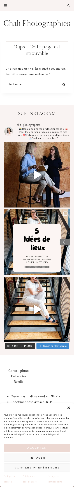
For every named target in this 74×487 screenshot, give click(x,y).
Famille (19, 382)
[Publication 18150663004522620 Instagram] (37, 242)
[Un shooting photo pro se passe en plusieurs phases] (37, 175)
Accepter (37, 447)
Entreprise (18, 376)
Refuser (37, 457)
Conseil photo (18, 371)
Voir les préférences (37, 467)
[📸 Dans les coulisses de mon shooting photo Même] (37, 309)
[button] (68, 408)
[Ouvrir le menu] (5, 5)
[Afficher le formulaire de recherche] (68, 5)
